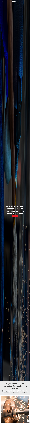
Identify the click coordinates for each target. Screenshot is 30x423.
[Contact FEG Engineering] (26, 1)
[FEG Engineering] (15, 1)
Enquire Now (15, 216)
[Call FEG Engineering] (28, 1)
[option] (15, 211)
